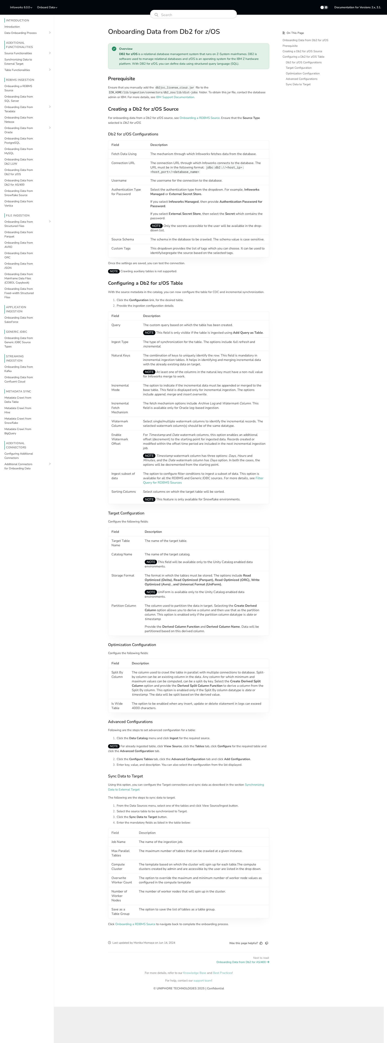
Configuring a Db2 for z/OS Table (303, 57)
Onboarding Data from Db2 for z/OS (305, 40)
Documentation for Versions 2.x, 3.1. (357, 7)
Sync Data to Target (298, 84)
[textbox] (188, 485)
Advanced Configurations (301, 79)
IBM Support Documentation (175, 97)
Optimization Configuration (303, 73)
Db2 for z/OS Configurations (304, 62)
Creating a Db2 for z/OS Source (302, 51)
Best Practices (222, 973)
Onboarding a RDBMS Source (200, 118)
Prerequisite (290, 46)
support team (202, 981)
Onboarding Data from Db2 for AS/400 (241, 962)
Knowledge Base (194, 973)
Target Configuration (299, 68)
